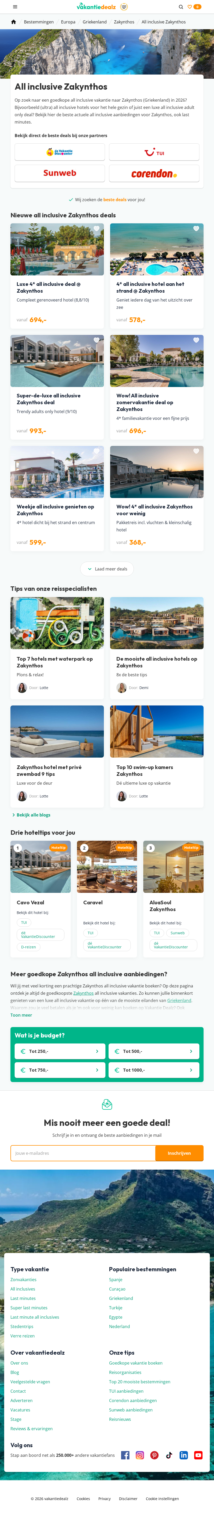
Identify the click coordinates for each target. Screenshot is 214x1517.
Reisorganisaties (125, 1372)
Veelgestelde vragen (30, 1381)
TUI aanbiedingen (126, 1391)
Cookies (83, 1498)
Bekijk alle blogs (33, 815)
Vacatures (20, 1409)
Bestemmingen (39, 22)
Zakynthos (124, 22)
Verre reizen (22, 1335)
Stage (15, 1419)
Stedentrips (21, 1326)
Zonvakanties (23, 1279)
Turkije (115, 1307)
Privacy (104, 1498)
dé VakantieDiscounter (38, 934)
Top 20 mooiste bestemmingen (139, 1381)
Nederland (119, 1326)
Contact (18, 1391)
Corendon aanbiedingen (133, 1400)
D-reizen (28, 946)
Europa (68, 22)
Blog (14, 1372)
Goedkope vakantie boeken (136, 1363)
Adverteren (21, 1400)
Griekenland (95, 22)
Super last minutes (28, 1307)
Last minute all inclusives (34, 1317)
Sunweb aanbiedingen (131, 1409)
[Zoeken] (181, 7)
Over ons (19, 1363)
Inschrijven (179, 1153)
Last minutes (23, 1298)
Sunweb (178, 932)
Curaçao (117, 1289)
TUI (24, 922)
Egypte (115, 1317)
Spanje (115, 1279)
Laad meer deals (111, 569)
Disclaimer (128, 1498)
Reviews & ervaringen (31, 1428)
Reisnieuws (120, 1419)
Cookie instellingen (162, 1498)
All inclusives (22, 1289)
